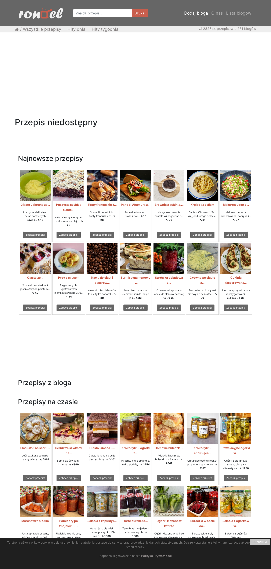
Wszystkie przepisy (42, 29)
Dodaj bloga (196, 13)
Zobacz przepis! (35, 234)
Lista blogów (238, 13)
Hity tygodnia (105, 29)
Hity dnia (76, 29)
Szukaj (140, 13)
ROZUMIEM (260, 542)
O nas (217, 13)
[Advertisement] (135, 66)
